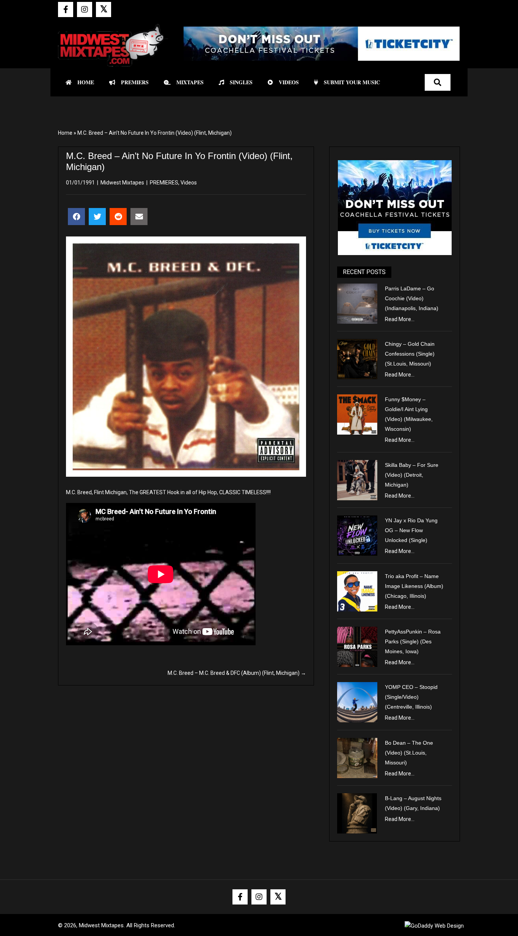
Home (65, 133)
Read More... (399, 319)
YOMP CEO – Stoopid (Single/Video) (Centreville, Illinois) (411, 697)
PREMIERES (164, 183)
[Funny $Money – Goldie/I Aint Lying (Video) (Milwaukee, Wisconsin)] (357, 414)
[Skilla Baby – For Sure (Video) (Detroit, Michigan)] (357, 479)
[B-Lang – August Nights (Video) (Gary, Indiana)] (357, 813)
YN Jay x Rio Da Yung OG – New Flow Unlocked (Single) (411, 530)
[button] (65, 9)
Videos (189, 183)
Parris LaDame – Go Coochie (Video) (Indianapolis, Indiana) (411, 298)
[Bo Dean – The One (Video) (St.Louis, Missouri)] (357, 757)
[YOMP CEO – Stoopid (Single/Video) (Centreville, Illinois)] (357, 702)
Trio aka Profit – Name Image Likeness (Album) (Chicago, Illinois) (414, 586)
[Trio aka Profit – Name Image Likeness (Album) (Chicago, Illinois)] (357, 591)
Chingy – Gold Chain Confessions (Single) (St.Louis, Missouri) (410, 354)
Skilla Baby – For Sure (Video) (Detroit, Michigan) (411, 475)
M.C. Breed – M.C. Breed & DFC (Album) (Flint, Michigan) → (237, 673)
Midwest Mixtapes (122, 183)
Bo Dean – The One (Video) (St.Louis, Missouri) (409, 753)
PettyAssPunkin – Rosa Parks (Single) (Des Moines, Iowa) (413, 641)
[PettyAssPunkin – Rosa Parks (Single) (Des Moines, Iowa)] (357, 646)
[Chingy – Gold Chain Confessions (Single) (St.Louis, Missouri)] (357, 359)
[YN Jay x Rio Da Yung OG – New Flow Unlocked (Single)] (357, 535)
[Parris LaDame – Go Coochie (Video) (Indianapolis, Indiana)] (357, 303)
